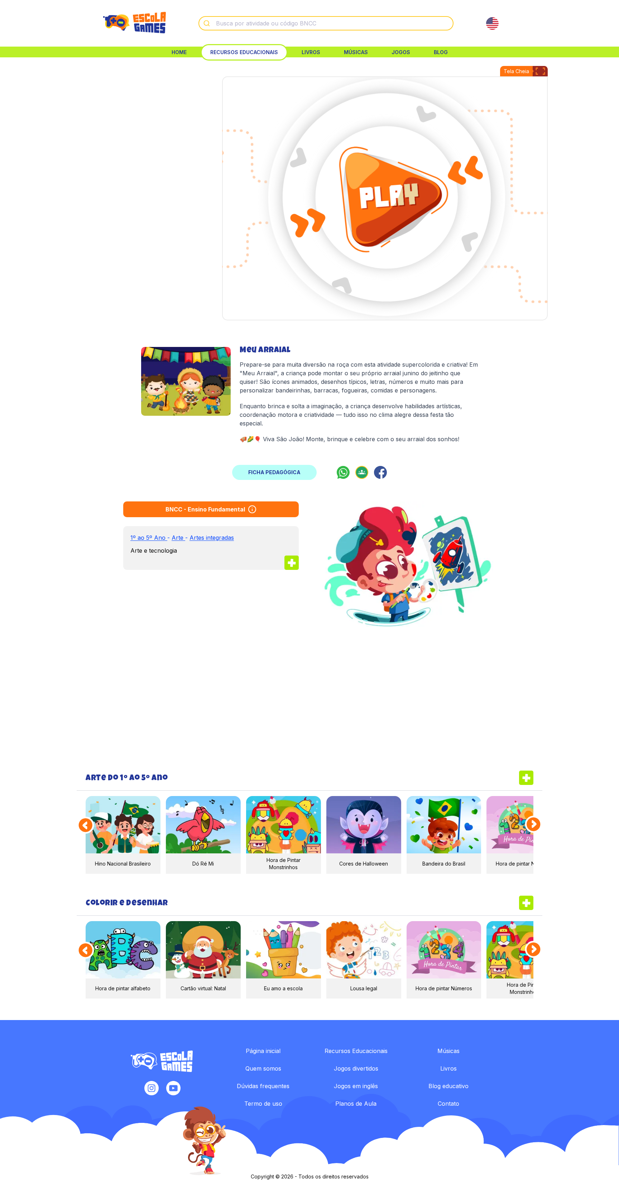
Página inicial (263, 1050)
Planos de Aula (355, 1103)
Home (179, 52)
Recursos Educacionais (244, 52)
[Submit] (207, 23)
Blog (441, 52)
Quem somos (263, 1068)
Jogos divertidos (356, 1068)
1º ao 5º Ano (148, 537)
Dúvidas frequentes (263, 1086)
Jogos (401, 52)
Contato (448, 1103)
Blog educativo (448, 1086)
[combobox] (326, 23)
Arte (178, 537)
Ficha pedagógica (274, 472)
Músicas (356, 52)
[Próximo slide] (534, 824)
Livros (311, 52)
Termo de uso (263, 1103)
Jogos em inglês (356, 1086)
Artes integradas (211, 537)
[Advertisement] (131, 129)
